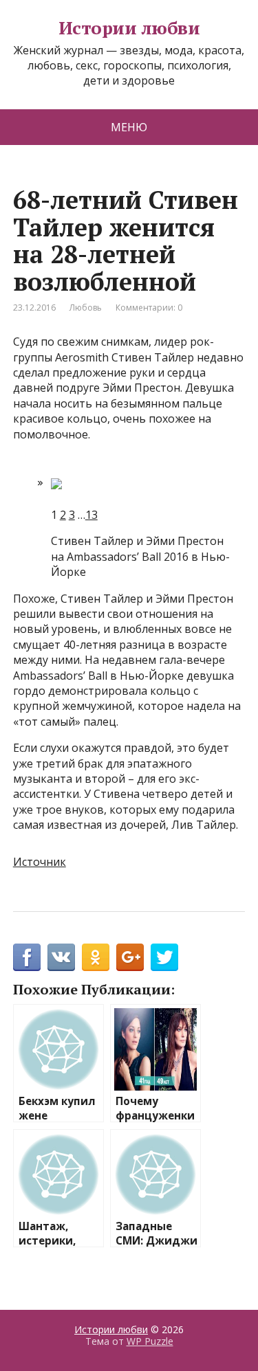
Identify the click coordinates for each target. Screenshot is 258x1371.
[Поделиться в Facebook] (27, 957)
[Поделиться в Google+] (130, 957)
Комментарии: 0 (149, 307)
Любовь (85, 307)
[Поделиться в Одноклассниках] (95, 957)
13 (91, 514)
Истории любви (129, 28)
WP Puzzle (150, 1341)
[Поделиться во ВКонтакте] (61, 957)
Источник (39, 861)
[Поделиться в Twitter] (164, 957)
